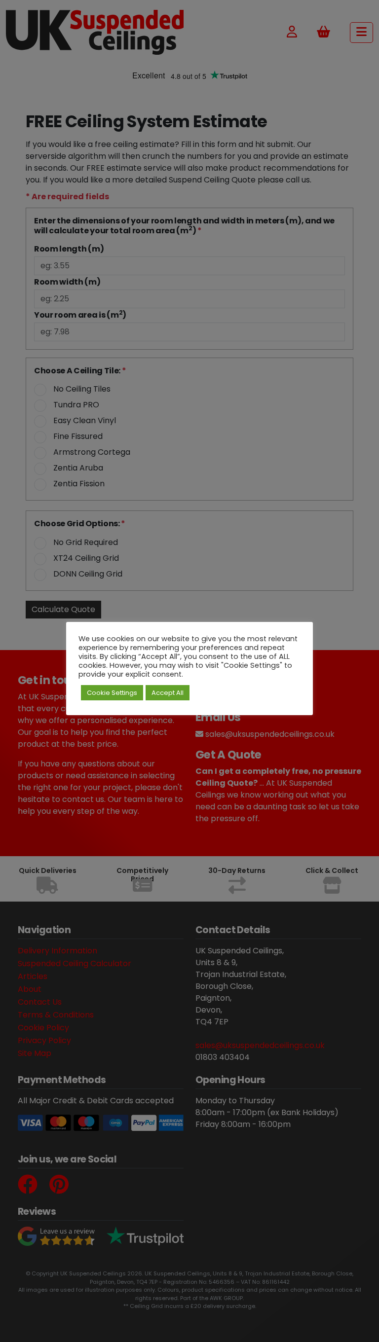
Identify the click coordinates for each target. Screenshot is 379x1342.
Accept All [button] (168, 692)
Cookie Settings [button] (112, 692)
